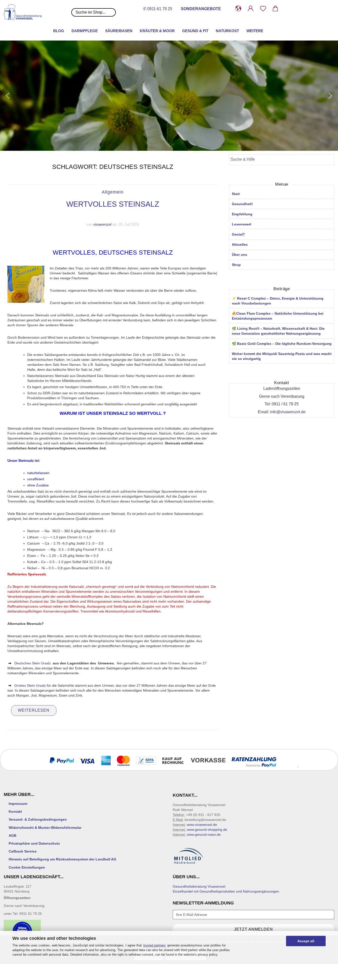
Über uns (239, 255)
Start (236, 194)
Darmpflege (85, 31)
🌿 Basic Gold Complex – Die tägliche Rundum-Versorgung (282, 344)
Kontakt (15, 811)
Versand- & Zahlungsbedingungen (38, 819)
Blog (58, 31)
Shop (236, 265)
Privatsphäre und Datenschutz (34, 843)
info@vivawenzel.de (288, 412)
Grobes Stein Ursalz (30, 685)
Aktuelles (240, 244)
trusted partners (154, 945)
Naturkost (227, 31)
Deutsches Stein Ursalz (32, 663)
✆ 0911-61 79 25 (157, 9)
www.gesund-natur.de (204, 834)
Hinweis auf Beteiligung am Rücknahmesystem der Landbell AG (62, 859)
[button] (238, 8)
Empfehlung (242, 214)
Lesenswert (241, 224)
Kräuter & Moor (157, 31)
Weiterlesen (33, 710)
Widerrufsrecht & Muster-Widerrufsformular (45, 828)
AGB (12, 835)
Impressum (18, 804)
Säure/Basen (118, 31)
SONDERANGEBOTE (201, 9)
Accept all (305, 941)
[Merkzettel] (263, 8)
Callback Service (23, 851)
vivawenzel (102, 224)
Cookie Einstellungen (27, 867)
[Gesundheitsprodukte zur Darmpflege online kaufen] (24, 12)
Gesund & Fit (195, 31)
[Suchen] (329, 160)
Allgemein (112, 192)
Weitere (254, 31)
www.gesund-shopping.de (207, 830)
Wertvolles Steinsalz (112, 204)
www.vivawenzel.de (202, 825)
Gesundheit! (242, 204)
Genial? (238, 234)
